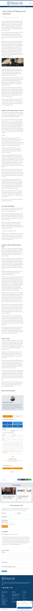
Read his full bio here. (12, 409)
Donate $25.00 (12, 468)
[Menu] (30, 3)
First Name (4, 513)
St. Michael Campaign (4, 598)
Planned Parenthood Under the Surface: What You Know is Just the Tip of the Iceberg (16, 595)
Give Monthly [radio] (17, 416)
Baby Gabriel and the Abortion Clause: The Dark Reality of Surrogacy (23, 497)
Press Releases (3, 602)
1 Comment (12, 17)
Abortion (9, 284)
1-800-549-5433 (24, 598)
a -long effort (10, 120)
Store (2, 597)
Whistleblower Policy (4, 604)
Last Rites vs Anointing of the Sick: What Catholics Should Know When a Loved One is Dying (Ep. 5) (8, 497)
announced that (7, 305)
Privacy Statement (26, 609)
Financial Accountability (5, 600)
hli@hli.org (23, 596)
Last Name (19, 513)
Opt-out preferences (23, 609)
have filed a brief (17, 354)
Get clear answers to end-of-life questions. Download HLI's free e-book (16, 6)
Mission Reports (4, 601)
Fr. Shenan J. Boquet (4, 17)
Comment (3, 552)
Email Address (4, 516)
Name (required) (4, 562)
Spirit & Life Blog (16, 17)
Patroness (3, 596)
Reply (30, 547)
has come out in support (15, 356)
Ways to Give (3, 599)
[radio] (7, 423)
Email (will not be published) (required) (8, 566)
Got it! (24, 607)
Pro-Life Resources (5, 522)
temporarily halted (14, 102)
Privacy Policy (3, 603)
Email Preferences (5, 520)
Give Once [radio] (7, 416)
